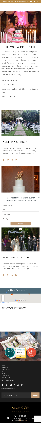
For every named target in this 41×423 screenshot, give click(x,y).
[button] (20, 198)
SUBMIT (20, 223)
